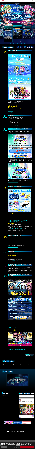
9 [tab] (21, 43)
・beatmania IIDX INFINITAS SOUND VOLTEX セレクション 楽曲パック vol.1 (18, 220)
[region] (17, 445)
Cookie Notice (18, 445)
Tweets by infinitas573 (4, 395)
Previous (2, 33)
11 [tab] (24, 43)
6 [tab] (17, 43)
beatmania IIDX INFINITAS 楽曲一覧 (13, 125)
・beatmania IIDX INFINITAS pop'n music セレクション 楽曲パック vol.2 (17, 219)
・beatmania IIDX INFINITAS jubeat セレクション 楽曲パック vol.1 (16, 221)
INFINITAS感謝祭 (11, 112)
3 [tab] (13, 43)
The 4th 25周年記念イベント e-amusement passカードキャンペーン (17, 349)
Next (33, 33)
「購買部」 (17, 160)
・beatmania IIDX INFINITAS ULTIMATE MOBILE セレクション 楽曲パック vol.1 (18, 216)
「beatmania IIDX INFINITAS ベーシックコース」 (16, 228)
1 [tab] (10, 43)
